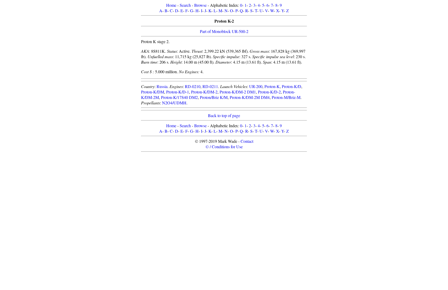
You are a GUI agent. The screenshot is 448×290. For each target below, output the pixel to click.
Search (185, 5)
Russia (162, 86)
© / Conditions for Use (224, 146)
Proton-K (272, 86)
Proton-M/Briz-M (286, 97)
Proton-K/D (291, 86)
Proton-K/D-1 (177, 92)
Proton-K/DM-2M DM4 (250, 97)
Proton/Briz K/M (214, 97)
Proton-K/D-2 (269, 92)
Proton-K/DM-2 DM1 (238, 92)
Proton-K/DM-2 (204, 92)
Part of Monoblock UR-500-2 (224, 31)
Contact (247, 141)
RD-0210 (192, 86)
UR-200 (255, 86)
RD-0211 (210, 86)
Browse (200, 5)
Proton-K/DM (152, 92)
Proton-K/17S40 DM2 (179, 97)
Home (171, 5)
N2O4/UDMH (174, 102)
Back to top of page (224, 115)
